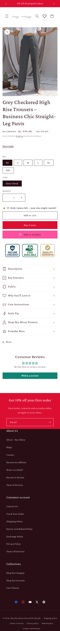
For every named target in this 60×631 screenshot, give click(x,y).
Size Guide (8, 146)
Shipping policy (50, 618)
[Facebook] (16, 602)
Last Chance (12, 588)
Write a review (30, 375)
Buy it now (30, 225)
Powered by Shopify (32, 618)
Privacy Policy (13, 544)
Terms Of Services (15, 551)
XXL (8, 170)
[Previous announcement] (6, 3)
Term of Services (14, 485)
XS (7, 162)
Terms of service (17, 623)
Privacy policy (33, 623)
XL (48, 162)
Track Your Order (15, 514)
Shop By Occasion (15, 580)
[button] (6, 16)
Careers (10, 455)
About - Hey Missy (15, 439)
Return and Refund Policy (19, 529)
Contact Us (12, 506)
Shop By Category (15, 573)
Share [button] (9, 342)
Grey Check (12, 183)
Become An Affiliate (16, 462)
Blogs (9, 447)
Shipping (19, 136)
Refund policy (47, 623)
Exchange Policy (14, 536)
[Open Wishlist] (44, 16)
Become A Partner (15, 477)
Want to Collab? (14, 470)
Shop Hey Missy (17, 618)
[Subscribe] (49, 422)
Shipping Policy (14, 521)
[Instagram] (23, 602)
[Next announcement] (53, 3)
